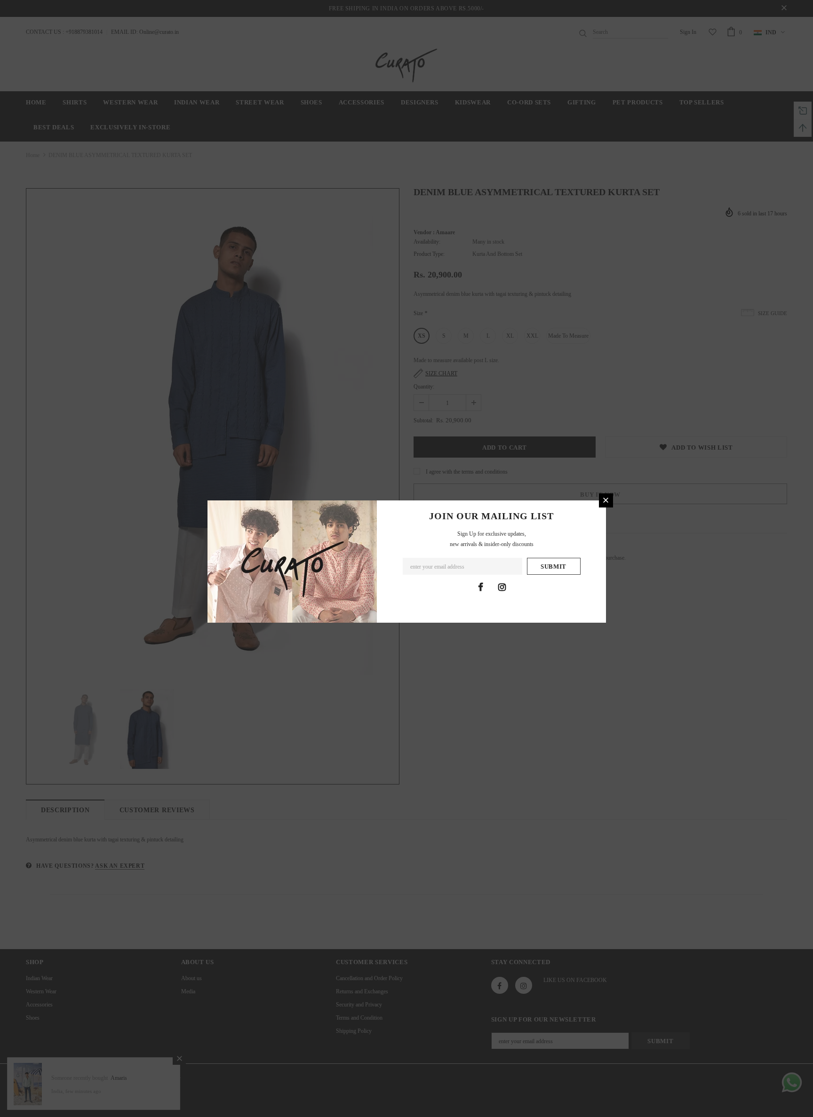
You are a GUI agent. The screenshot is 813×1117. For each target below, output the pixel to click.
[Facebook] (481, 587)
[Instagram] (502, 587)
